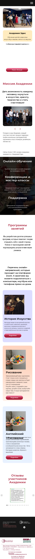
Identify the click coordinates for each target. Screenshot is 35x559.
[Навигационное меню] (31, 3)
